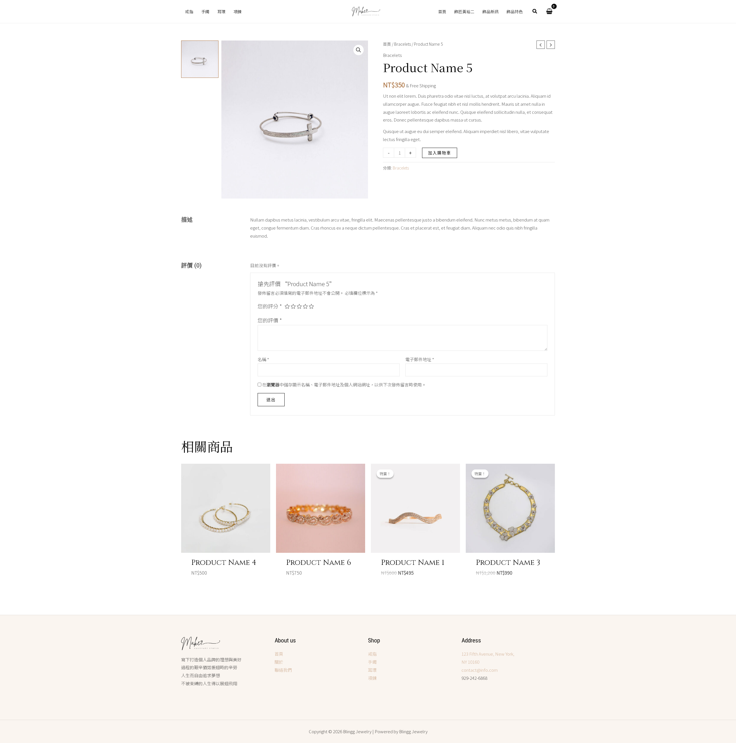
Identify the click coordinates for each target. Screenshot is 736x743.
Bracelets (402, 44)
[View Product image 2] (199, 99)
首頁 (387, 44)
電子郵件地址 (419, 359)
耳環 (372, 670)
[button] (358, 50)
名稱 (263, 359)
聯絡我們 (283, 670)
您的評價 (270, 320)
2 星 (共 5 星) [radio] (293, 306)
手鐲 (372, 662)
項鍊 (372, 678)
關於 (279, 662)
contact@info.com (479, 670)
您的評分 (270, 306)
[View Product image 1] (199, 59)
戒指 (372, 654)
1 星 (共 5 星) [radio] (287, 306)
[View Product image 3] (199, 140)
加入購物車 (439, 153)
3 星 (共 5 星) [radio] (299, 306)
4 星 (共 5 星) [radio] (305, 306)
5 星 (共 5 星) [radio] (311, 306)
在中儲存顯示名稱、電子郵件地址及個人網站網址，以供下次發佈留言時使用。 (344, 385)
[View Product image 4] (199, 180)
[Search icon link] (535, 11)
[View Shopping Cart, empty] (549, 11)
